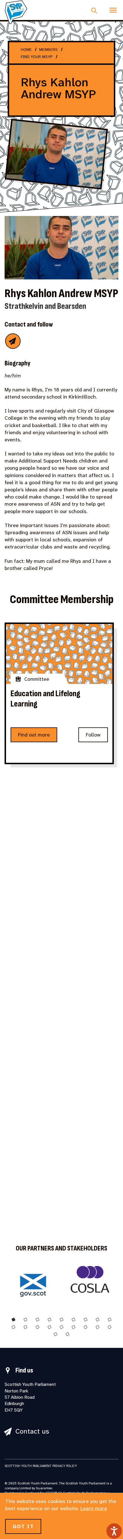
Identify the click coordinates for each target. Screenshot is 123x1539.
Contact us (32, 1431)
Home (26, 49)
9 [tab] (109, 1319)
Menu (113, 10)
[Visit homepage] (16, 12)
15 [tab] (73, 1327)
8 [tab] (97, 1319)
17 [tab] (97, 1327)
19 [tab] (55, 1334)
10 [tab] (13, 1327)
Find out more (34, 734)
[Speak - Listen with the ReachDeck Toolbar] (114, 1531)
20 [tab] (67, 1334)
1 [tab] (13, 1319)
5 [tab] (61, 1319)
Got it (23, 1526)
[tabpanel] (33, 1282)
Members (48, 49)
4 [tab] (49, 1319)
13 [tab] (49, 1327)
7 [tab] (85, 1319)
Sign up (41, 928)
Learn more (93, 1508)
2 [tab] (25, 1319)
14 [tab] (61, 1327)
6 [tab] (73, 1319)
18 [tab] (109, 1327)
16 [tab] (85, 1327)
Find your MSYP (37, 56)
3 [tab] (37, 1319)
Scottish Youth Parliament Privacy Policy (41, 1466)
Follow (93, 734)
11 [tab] (25, 1327)
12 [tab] (37, 1327)
